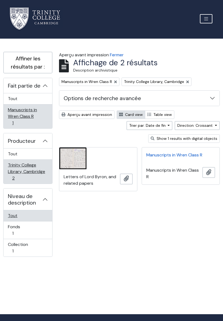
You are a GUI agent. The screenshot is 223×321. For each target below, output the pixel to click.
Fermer (117, 55)
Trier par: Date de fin (148, 125)
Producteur (22, 140)
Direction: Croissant (195, 125)
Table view (162, 114)
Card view (133, 114)
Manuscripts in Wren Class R (22, 116)
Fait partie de (24, 85)
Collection (19, 247)
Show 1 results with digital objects (186, 138)
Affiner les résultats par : (28, 62)
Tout (12, 98)
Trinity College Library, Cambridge (26, 171)
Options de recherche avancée (102, 98)
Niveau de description (22, 199)
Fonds (19, 230)
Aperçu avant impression (89, 114)
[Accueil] (38, 18)
